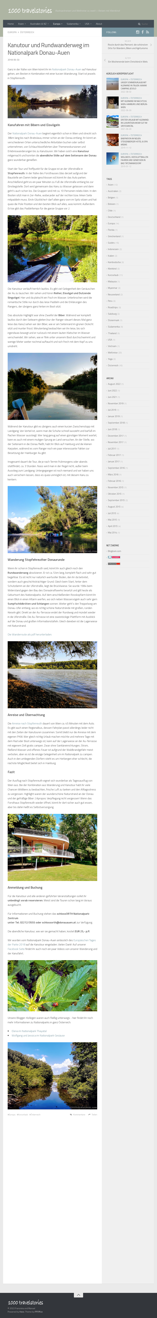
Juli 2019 (112, 410)
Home (11, 24)
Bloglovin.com (114, 551)
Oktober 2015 (114, 494)
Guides (111, 242)
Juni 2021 (112, 397)
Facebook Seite (16, 949)
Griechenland (114, 236)
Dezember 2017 (116, 435)
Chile (110, 210)
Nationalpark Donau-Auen (66, 69)
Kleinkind (112, 268)
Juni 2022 (112, 390)
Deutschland (114, 217)
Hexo (21, 1311)
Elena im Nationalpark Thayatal (29, 1031)
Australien (113, 191)
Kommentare (79, 1114)
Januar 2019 (114, 416)
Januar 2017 (114, 461)
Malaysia (112, 281)
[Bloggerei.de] (113, 557)
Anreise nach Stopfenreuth (27, 723)
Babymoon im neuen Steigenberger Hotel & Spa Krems (134, 141)
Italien (111, 256)
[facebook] (142, 32)
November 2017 (115, 442)
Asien (21, 24)
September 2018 (116, 422)
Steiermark (113, 320)
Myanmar (112, 288)
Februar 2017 (114, 455)
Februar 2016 (114, 481)
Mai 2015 (112, 519)
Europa (56, 24)
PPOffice (39, 1311)
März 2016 (113, 474)
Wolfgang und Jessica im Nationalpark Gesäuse (38, 1035)
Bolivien (111, 204)
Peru (110, 301)
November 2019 (115, 403)
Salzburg (112, 314)
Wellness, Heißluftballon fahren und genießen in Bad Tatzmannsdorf (134, 160)
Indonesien (113, 249)
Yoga (110, 359)
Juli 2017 (112, 448)
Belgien (111, 197)
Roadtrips (113, 307)
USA (87, 24)
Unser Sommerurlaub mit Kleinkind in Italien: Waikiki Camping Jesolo (134, 85)
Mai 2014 (112, 532)
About (99, 24)
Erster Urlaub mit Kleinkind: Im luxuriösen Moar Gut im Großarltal (135, 122)
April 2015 (113, 526)
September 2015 (116, 500)
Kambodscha (114, 262)
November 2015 (115, 487)
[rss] (147, 32)
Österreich (27, 32)
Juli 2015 (112, 513)
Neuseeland (114, 294)
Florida (111, 230)
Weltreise (113, 352)
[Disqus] (52, 1162)
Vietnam (112, 346)
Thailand (112, 333)
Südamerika (72, 24)
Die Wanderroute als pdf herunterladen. (30, 634)
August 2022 (114, 384)
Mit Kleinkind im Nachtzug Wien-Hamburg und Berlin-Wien (134, 104)
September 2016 (116, 468)
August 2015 (114, 506)
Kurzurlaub (23, 1114)
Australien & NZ (38, 24)
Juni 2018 (112, 429)
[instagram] (138, 32)
